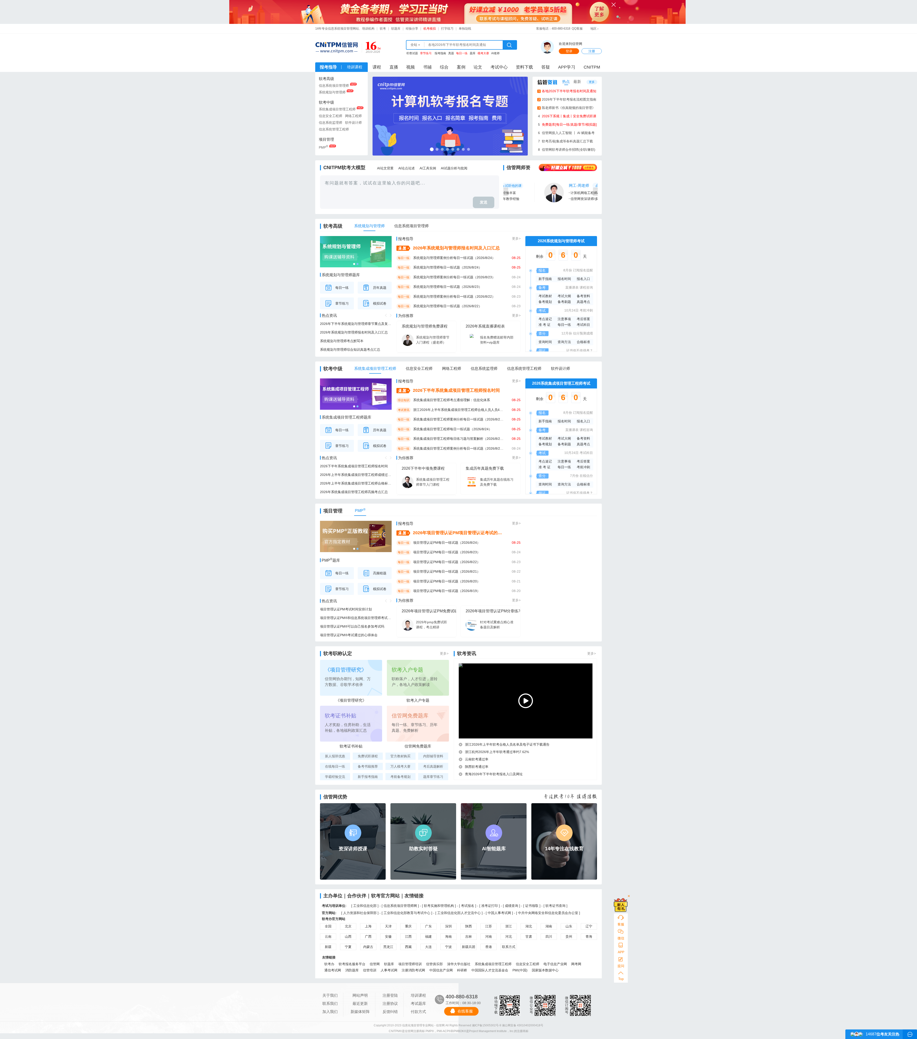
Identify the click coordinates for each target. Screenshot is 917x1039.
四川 (548, 936)
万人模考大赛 (400, 766)
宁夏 (348, 947)
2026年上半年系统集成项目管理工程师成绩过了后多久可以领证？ (356, 475)
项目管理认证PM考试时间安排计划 (346, 609)
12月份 (566, 333)
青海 (589, 936)
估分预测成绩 (583, 333)
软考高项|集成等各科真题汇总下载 (565, 141)
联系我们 (330, 1003)
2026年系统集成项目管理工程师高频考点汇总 (354, 492)
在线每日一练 (335, 766)
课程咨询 (586, 287)
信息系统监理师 (330, 122)
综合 (444, 67)
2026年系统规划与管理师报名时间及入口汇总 (354, 332)
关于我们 (330, 995)
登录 (569, 51)
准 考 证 (544, 325)
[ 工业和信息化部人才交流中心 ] (459, 913)
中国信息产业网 (441, 970)
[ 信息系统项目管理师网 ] (400, 906)
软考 (383, 28)
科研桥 (462, 970)
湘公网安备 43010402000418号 (522, 1025)
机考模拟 (429, 28)
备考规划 (545, 302)
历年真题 (379, 288)
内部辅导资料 (433, 756)
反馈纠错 (390, 1012)
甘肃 (528, 936)
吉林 (468, 936)
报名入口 (583, 279)
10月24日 (571, 310)
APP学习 (566, 67)
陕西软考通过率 (476, 767)
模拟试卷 (379, 303)
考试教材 (545, 296)
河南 (488, 936)
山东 (568, 926)
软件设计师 (353, 122)
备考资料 (583, 296)
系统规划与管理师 (332, 92)
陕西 (468, 926)
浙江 (508, 926)
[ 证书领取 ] (532, 906)
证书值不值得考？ (579, 350)
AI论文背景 (385, 168)
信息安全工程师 (330, 116)
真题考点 (583, 302)
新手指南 (545, 279)
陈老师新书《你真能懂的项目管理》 (567, 108)
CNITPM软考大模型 (344, 167)
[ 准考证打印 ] (490, 906)
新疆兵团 (468, 947)
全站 (414, 45)
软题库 (395, 28)
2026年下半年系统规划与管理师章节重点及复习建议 (356, 324)
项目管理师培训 (410, 964)
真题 (451, 53)
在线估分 (586, 476)
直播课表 (572, 287)
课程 (377, 67)
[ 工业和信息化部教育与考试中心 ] (407, 913)
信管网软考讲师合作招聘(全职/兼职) (566, 149)
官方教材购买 (400, 756)
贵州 (568, 936)
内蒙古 (368, 947)
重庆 (408, 926)
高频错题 (379, 573)
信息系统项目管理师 (334, 85)
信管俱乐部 (434, 964)
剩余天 (561, 256)
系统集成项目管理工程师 (337, 109)
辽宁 (589, 926)
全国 (328, 926)
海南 (448, 936)
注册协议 (390, 1003)
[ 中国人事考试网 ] (499, 913)
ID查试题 (412, 53)
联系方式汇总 (508, 947)
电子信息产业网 (555, 964)
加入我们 (330, 1012)
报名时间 (564, 279)
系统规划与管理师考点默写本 (341, 341)
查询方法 (564, 342)
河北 (508, 936)
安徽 (388, 936)
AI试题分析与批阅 (454, 168)
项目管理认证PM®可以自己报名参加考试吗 (352, 626)
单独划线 (465, 28)
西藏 (408, 947)
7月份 (574, 476)
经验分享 (412, 28)
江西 (408, 936)
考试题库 (418, 1003)
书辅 (427, 67)
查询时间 (545, 342)
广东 (428, 926)
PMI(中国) (520, 970)
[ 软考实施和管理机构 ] (439, 906)
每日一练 (342, 288)
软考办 (329, 964)
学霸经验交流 (335, 777)
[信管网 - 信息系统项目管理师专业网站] (336, 47)
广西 (368, 936)
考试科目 (583, 325)
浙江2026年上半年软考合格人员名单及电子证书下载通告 (507, 744)
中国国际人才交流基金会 (489, 970)
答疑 (545, 67)
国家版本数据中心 (545, 970)
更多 (592, 82)
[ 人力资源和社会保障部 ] (360, 913)
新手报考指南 (368, 777)
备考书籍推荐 (368, 766)
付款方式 (418, 1012)
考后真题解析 (433, 766)
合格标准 (583, 342)
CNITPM (592, 67)
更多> (516, 238)
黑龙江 (388, 947)
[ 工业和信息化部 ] (365, 906)
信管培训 (369, 970)
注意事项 (564, 319)
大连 (428, 947)
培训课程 (418, 995)
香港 (488, 947)
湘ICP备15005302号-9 (486, 1025)
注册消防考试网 (413, 970)
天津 (388, 926)
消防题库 (352, 970)
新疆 (328, 947)
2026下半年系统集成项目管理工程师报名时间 (354, 466)
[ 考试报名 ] (468, 906)
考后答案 (583, 319)
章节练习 (342, 303)
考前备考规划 (400, 777)
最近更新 (360, 1003)
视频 (410, 67)
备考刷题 (564, 302)
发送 (483, 202)
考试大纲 (564, 296)
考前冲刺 (586, 310)
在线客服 (465, 1011)
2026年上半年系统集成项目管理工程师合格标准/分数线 (356, 483)
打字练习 (447, 28)
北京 (348, 926)
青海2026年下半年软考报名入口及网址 (494, 774)
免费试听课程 (368, 756)
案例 (461, 67)
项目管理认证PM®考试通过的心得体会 (349, 635)
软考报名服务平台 (352, 964)
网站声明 (360, 995)
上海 (368, 926)
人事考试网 (389, 970)
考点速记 (545, 319)
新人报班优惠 (335, 756)
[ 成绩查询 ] (512, 906)
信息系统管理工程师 (334, 129)
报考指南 (440, 53)
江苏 (488, 926)
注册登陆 (390, 995)
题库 (472, 53)
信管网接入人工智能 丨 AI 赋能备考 (566, 133)
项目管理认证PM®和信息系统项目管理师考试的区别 (356, 618)
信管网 (375, 964)
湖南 (548, 926)
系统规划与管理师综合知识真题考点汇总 (350, 349)
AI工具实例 (428, 168)
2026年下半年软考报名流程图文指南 (567, 99)
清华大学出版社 (458, 964)
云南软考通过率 (476, 759)
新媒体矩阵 (360, 1012)
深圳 (448, 926)
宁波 (448, 947)
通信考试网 (332, 970)
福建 (428, 936)
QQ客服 (577, 28)
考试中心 (499, 67)
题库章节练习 (433, 777)
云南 (328, 936)
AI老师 (495, 53)
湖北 (528, 926)
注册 (591, 51)
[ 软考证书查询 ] (555, 906)
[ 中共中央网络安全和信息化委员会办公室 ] (548, 913)
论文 (478, 67)
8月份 (567, 270)
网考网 (576, 964)
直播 (393, 67)
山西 (348, 936)
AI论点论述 (406, 168)
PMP (323, 147)
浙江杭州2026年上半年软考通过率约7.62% (497, 752)
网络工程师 (353, 116)
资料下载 (524, 67)
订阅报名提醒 (583, 270)
